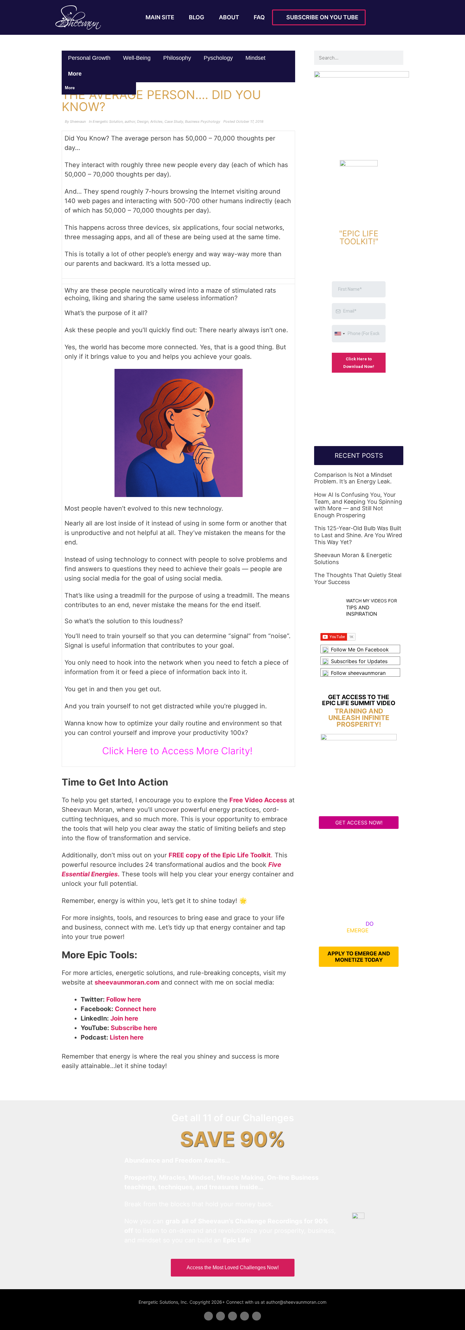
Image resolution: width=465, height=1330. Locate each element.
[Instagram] (256, 1316)
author (130, 121)
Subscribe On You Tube (321, 17)
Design (142, 121)
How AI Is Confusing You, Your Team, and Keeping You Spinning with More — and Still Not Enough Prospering (358, 505)
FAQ (259, 17)
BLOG (196, 17)
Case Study (173, 121)
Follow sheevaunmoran (358, 673)
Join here (124, 1018)
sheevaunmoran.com (127, 982)
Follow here (123, 999)
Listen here (127, 1037)
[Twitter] (220, 1316)
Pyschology (218, 58)
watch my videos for (371, 600)
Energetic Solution (108, 121)
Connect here (135, 1009)
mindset (255, 58)
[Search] (396, 58)
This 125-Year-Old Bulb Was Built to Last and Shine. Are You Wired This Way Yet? (358, 535)
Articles (156, 121)
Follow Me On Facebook (360, 649)
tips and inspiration (361, 610)
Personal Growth (89, 58)
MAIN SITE (160, 17)
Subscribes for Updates (359, 661)
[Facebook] (208, 1316)
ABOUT (229, 17)
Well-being (137, 58)
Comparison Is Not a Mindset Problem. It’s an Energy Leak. (353, 478)
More (75, 74)
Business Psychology (202, 121)
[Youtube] (244, 1316)
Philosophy (177, 58)
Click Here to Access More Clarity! (178, 750)
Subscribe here (134, 1028)
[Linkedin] (232, 1316)
